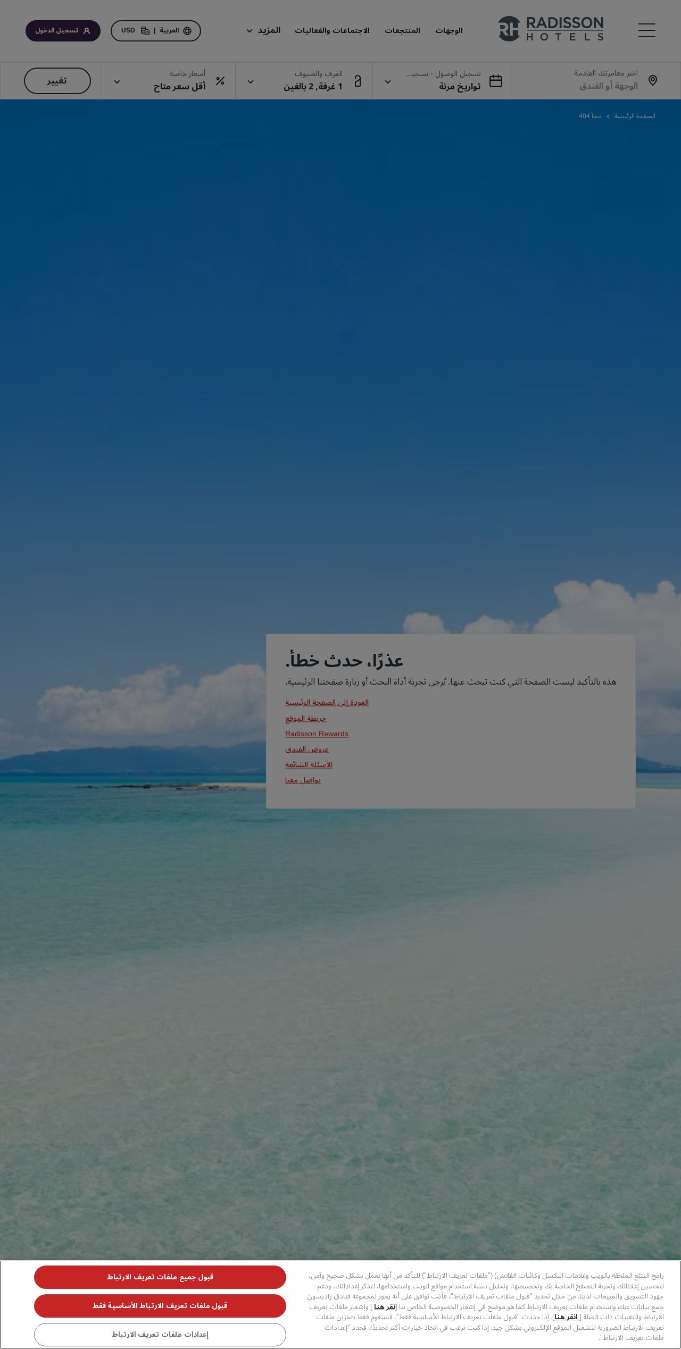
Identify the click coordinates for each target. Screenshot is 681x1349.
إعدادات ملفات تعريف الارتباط (160, 1334)
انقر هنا (566, 1317)
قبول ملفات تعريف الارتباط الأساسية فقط (160, 1305)
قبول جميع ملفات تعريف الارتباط (160, 1277)
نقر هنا (384, 1307)
